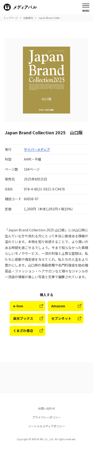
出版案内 (28, 18)
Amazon (58, 306)
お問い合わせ (46, 408)
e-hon (18, 306)
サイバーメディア (37, 149)
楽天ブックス (23, 318)
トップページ (11, 18)
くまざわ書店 (23, 330)
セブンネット (61, 318)
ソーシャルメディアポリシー (46, 426)
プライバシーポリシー (46, 417)
